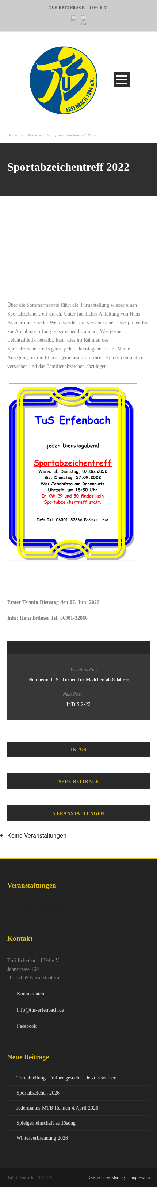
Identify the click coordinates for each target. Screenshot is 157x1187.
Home (12, 135)
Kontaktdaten (30, 994)
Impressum (140, 1177)
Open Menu (122, 79)
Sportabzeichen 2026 (38, 1093)
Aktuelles (35, 135)
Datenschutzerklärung (106, 1177)
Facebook (27, 1026)
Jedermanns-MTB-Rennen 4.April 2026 (57, 1108)
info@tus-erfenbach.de (40, 1010)
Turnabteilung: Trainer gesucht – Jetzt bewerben (66, 1078)
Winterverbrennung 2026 (42, 1138)
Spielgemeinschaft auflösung (46, 1123)
